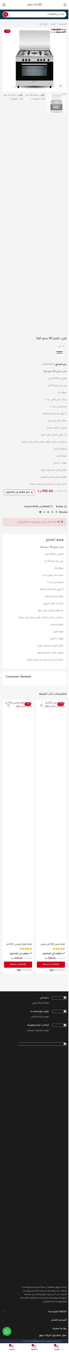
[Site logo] (34, 5)
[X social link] (52, 512)
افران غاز (43, 24)
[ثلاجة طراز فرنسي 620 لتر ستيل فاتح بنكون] (18, 821)
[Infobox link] (34, 1000)
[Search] (5, 14)
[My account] (4, 5)
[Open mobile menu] (65, 5)
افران (53, 24)
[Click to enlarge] (60, 85)
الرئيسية (63, 24)
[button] (51, 965)
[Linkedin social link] (48, 512)
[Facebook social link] (56, 512)
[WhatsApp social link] (44, 512)
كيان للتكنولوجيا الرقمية (15, 1341)
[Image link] (42, 1162)
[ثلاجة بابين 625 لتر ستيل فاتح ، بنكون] (51, 821)
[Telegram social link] (40, 512)
